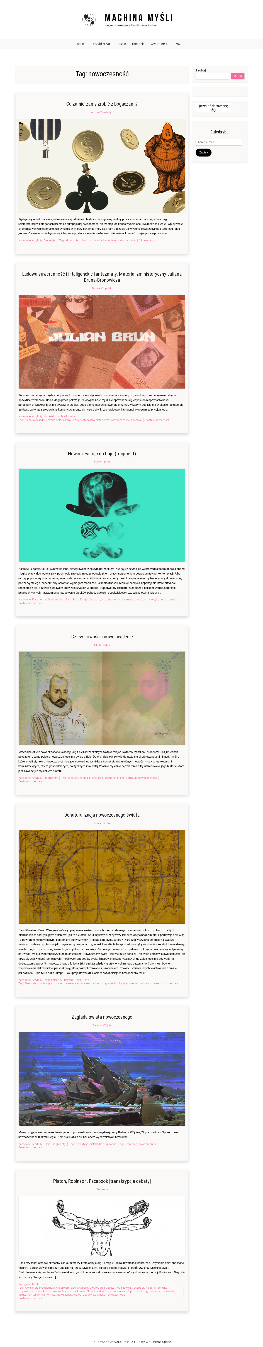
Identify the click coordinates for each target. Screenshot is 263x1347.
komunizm (72, 420)
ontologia (103, 983)
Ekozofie (68, 979)
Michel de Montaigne (102, 777)
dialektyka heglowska (103, 1144)
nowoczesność (126, 240)
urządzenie (152, 983)
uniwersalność (135, 983)
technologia (117, 983)
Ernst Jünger (80, 599)
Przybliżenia (54, 599)
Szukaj (201, 70)
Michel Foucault (127, 777)
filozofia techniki (156, 1287)
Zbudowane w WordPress (110, 1342)
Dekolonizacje (52, 979)
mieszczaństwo (136, 599)
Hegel (121, 1144)
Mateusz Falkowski (74, 1291)
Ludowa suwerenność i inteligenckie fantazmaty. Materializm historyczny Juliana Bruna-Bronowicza (102, 277)
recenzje (138, 44)
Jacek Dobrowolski (49, 1291)
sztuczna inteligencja (31, 1294)
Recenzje (49, 240)
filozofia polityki (34, 420)
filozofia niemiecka (113, 599)
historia (97, 240)
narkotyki (152, 599)
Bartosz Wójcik (102, 1025)
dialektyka (82, 1144)
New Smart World (98, 1291)
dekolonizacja (41, 983)
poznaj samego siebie (143, 1291)
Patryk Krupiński (102, 288)
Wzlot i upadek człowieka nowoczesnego (99, 1294)
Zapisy (203, 152)
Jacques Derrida (78, 777)
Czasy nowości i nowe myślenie (102, 637)
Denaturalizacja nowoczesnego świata (102, 815)
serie (80, 44)
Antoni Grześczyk (102, 112)
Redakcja (102, 1189)
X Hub (135, 1342)
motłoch (131, 1144)
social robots (166, 1291)
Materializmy (52, 416)
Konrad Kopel (102, 823)
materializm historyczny (95, 420)
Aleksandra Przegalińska (40, 1287)
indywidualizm (27, 1291)
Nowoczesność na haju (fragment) (102, 454)
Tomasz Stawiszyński (59, 1294)
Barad (28, 983)
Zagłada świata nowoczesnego (102, 1017)
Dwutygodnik (97, 1287)
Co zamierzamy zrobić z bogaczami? (102, 104)
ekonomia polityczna (79, 240)
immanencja (59, 983)
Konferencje (39, 1284)
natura (72, 983)
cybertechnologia (67, 1287)
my (178, 44)
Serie (86, 979)
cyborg (83, 1287)
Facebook (138, 1287)
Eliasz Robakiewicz (119, 1287)
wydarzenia (159, 44)
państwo (136, 420)
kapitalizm (109, 240)
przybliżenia (101, 44)
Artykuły (37, 240)
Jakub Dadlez (102, 645)
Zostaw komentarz (157, 420)
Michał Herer (102, 462)
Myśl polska (68, 416)
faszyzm (95, 599)
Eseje (78, 979)
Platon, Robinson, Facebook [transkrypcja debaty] (102, 1181)
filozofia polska (54, 420)
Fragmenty (39, 599)
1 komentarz (147, 240)
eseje (122, 44)
